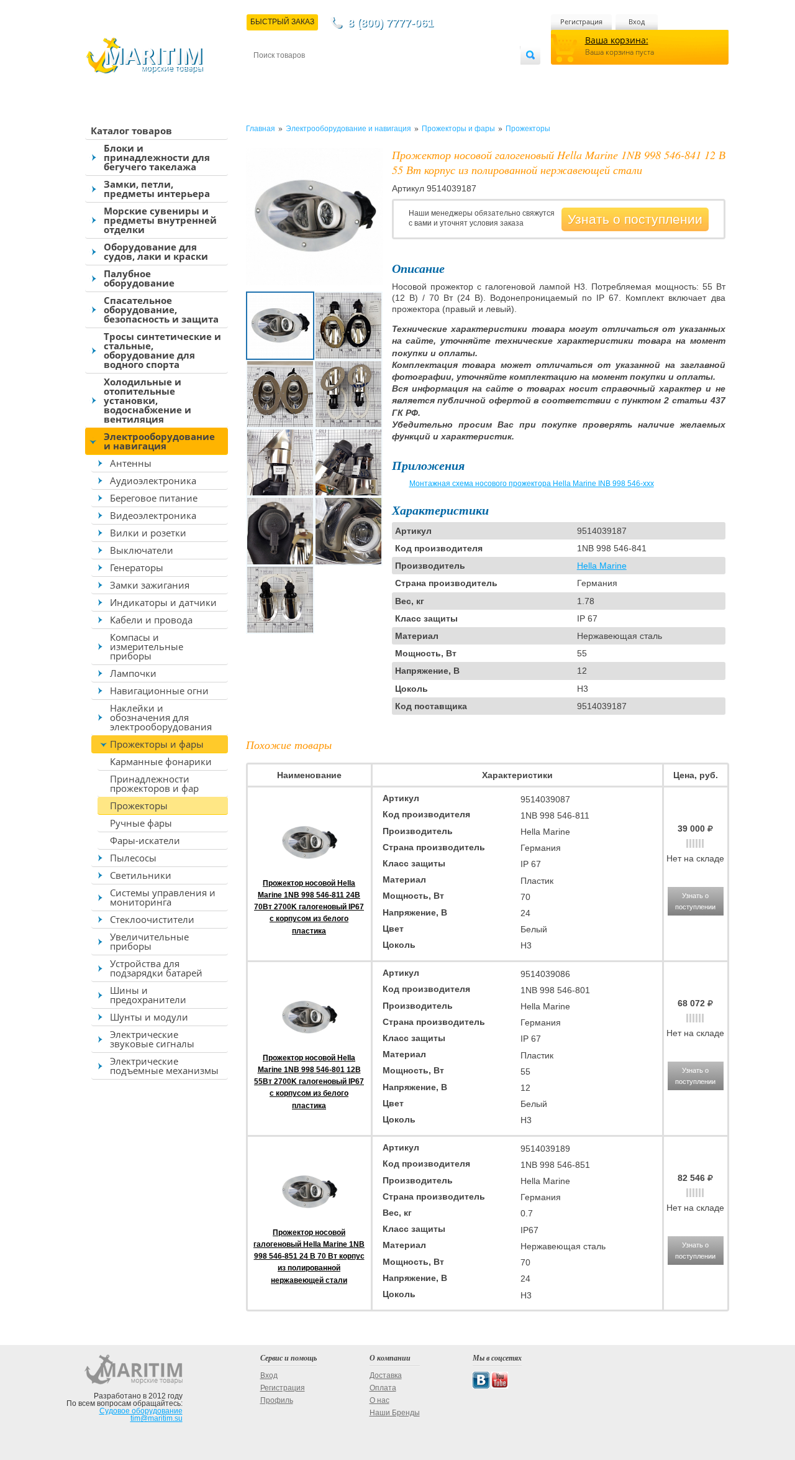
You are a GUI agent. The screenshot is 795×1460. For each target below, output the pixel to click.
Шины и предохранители (148, 995)
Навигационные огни (159, 690)
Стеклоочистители (152, 919)
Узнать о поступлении (635, 219)
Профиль (276, 1400)
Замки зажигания (149, 585)
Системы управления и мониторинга (163, 897)
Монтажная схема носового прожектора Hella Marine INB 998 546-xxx (531, 483)
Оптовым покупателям (482, 75)
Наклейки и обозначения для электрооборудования (161, 717)
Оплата (356, 75)
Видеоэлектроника (153, 515)
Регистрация (581, 21)
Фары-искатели (145, 840)
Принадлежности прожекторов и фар (154, 783)
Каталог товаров (131, 130)
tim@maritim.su (156, 1418)
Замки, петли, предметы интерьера (157, 189)
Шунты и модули (149, 1017)
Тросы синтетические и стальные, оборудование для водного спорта (162, 350)
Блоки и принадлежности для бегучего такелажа (157, 157)
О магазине (403, 75)
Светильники (140, 875)
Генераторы (136, 567)
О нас (379, 1400)
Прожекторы (139, 805)
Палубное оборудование (139, 278)
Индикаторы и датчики (163, 602)
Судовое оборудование (141, 1411)
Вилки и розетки (148, 532)
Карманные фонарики (161, 761)
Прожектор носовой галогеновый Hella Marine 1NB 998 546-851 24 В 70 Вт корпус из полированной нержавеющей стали (309, 1256)
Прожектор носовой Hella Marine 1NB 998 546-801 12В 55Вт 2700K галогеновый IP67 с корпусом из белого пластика (309, 1082)
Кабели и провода (151, 619)
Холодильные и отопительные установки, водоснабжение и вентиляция (147, 400)
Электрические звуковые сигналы (152, 1039)
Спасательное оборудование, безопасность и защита (161, 309)
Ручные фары (141, 823)
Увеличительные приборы (149, 941)
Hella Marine (602, 566)
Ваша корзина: (616, 40)
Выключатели (141, 550)
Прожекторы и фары (157, 744)
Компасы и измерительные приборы (146, 646)
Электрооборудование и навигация (159, 441)
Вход (637, 21)
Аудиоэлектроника (153, 480)
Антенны (131, 463)
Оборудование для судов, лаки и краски (156, 251)
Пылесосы (133, 858)
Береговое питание (154, 498)
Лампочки (133, 673)
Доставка (314, 75)
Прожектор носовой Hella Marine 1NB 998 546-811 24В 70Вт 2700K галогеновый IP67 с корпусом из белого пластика (309, 907)
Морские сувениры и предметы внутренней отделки (160, 220)
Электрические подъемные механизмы (164, 1066)
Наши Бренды (395, 1412)
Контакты (268, 75)
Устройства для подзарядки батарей (156, 968)
